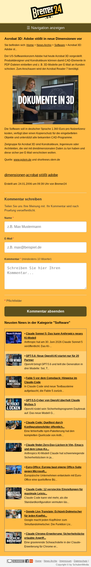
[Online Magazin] (46, 21)
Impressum (65, 561)
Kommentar (27, 259)
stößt (43, 175)
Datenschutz (80, 561)
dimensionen (14, 175)
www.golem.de (22, 159)
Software (59, 45)
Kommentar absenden (45, 311)
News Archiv (44, 45)
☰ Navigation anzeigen (45, 28)
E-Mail (9, 238)
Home (30, 45)
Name (9, 217)
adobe (53, 175)
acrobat (32, 175)
